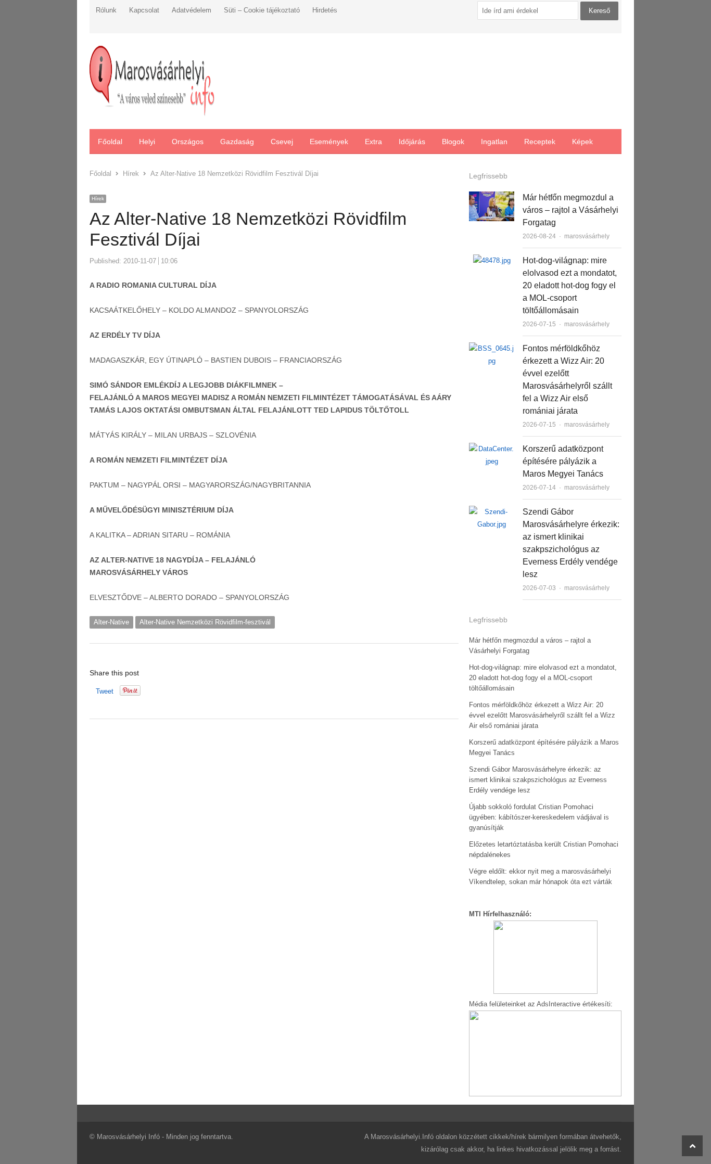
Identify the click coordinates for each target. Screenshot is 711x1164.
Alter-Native (111, 622)
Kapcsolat (144, 10)
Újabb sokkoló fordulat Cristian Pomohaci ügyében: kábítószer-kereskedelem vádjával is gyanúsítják (539, 817)
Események (329, 141)
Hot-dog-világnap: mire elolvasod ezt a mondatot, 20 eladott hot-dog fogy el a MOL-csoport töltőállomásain (570, 285)
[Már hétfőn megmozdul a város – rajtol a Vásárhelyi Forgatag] (491, 197)
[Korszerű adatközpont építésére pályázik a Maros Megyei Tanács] (491, 449)
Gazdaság (237, 141)
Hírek (98, 198)
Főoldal (110, 141)
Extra (373, 141)
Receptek (539, 141)
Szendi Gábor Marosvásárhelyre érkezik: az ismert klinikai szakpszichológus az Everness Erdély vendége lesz (538, 779)
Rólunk (106, 10)
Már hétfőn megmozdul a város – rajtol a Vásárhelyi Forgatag (570, 210)
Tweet (104, 691)
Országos (188, 141)
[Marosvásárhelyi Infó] (152, 81)
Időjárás (412, 141)
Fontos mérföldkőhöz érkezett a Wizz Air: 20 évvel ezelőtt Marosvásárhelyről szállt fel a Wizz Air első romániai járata (542, 715)
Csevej (282, 141)
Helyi (147, 141)
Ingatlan (494, 141)
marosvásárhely (587, 236)
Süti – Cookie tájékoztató (262, 10)
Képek (582, 141)
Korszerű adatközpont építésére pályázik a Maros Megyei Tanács (563, 461)
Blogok (453, 141)
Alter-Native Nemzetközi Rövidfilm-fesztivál (205, 622)
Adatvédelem (191, 10)
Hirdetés (324, 10)
